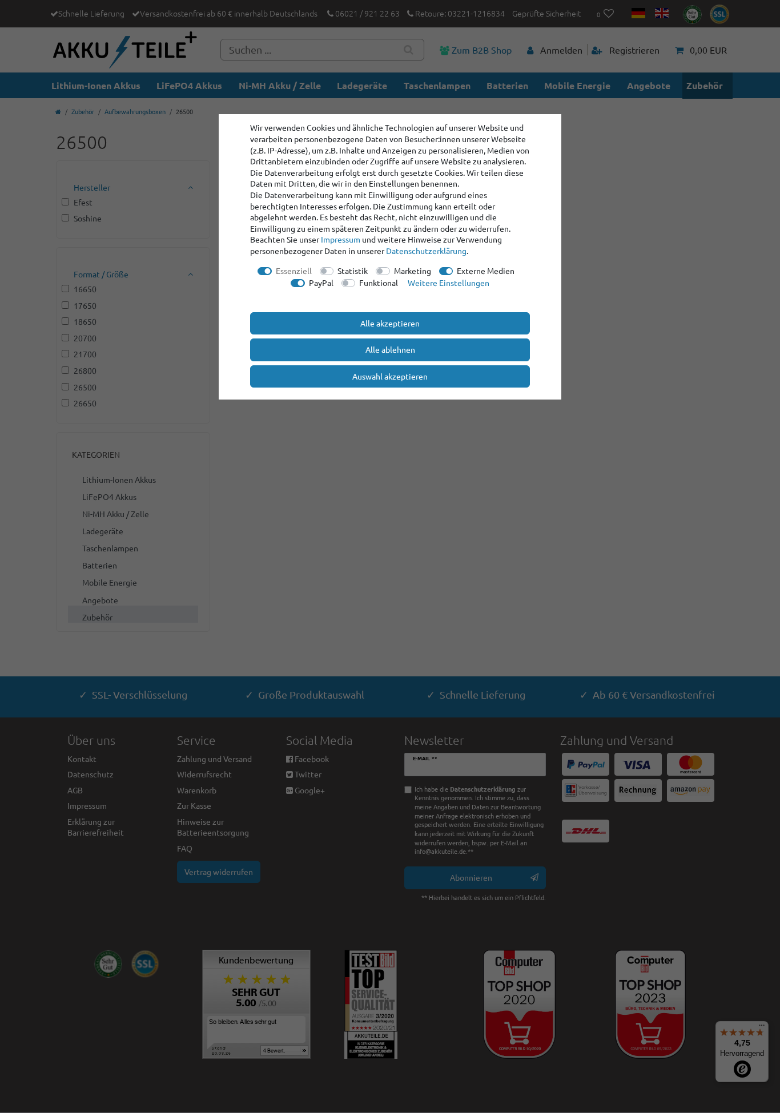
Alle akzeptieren (390, 323)
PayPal (321, 282)
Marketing (412, 270)
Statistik (352, 270)
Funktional (378, 282)
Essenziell (294, 270)
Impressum (340, 239)
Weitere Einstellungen (448, 282)
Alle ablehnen (390, 349)
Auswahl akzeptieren (390, 376)
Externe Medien (485, 270)
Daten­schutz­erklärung (426, 250)
